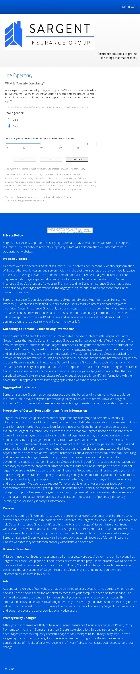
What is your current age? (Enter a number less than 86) (40, 138)
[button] (128, 7)
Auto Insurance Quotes (60, 229)
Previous (25, 159)
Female (16, 126)
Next (50, 159)
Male (15, 119)
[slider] (42, 143)
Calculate (77, 159)
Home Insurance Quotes (63, 231)
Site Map (8, 669)
